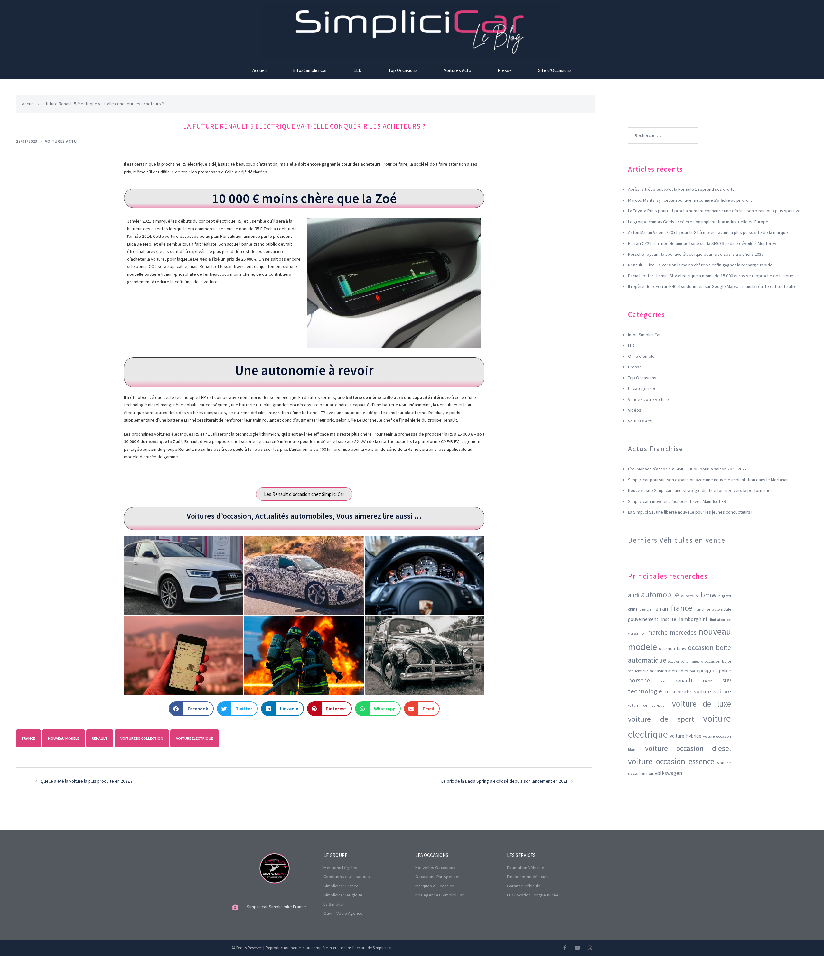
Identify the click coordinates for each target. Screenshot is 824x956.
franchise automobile (713, 609)
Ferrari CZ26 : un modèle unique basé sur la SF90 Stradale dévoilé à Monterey (702, 243)
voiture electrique (194, 738)
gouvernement (643, 619)
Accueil (259, 70)
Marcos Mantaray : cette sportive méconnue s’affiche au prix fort (690, 200)
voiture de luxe (701, 704)
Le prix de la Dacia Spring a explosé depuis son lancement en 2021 (504, 781)
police (725, 670)
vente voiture (694, 691)
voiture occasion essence (671, 761)
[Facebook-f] (564, 947)
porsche (639, 680)
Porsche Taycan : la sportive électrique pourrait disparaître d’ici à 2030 (695, 254)
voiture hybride (685, 736)
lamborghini (693, 619)
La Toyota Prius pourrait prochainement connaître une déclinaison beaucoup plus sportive (714, 211)
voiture (722, 691)
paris (694, 671)
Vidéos (634, 410)
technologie (645, 691)
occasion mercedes (669, 670)
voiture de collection (141, 738)
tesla (670, 692)
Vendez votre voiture (648, 399)
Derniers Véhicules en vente (677, 539)
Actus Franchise (655, 448)
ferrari (660, 608)
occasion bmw (672, 648)
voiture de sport (661, 719)
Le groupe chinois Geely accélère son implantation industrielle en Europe (698, 222)
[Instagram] (589, 947)
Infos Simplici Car (310, 70)
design (645, 609)
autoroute (690, 595)
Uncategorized (642, 388)
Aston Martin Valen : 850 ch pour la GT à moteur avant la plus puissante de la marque (708, 232)
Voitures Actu (457, 70)
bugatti (724, 595)
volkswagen (668, 772)
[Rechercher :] (663, 126)
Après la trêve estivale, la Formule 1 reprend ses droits (681, 189)
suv (726, 680)
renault (100, 738)
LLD (357, 70)
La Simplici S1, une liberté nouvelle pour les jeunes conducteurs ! (690, 512)
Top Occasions (402, 70)
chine (632, 609)
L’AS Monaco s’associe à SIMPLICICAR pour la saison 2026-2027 (687, 469)
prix (663, 681)
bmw (708, 594)
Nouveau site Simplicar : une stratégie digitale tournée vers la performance (700, 490)
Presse (505, 70)
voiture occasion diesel (688, 748)
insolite (668, 619)
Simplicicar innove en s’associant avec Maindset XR (677, 501)
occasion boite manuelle (685, 661)
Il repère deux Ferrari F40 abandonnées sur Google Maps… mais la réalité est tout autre (712, 286)
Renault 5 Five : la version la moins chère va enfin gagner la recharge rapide (700, 265)
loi (643, 633)
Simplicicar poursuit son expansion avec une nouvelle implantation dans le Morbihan (708, 480)
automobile (660, 594)
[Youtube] (577, 947)
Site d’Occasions (555, 70)
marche (657, 632)
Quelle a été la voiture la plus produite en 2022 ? (87, 781)
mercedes (683, 632)
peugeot (708, 670)
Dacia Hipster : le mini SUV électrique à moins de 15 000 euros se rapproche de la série (710, 276)
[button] (191, 708)
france (28, 738)
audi (633, 595)
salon (707, 681)
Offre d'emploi (642, 356)
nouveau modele (63, 738)
